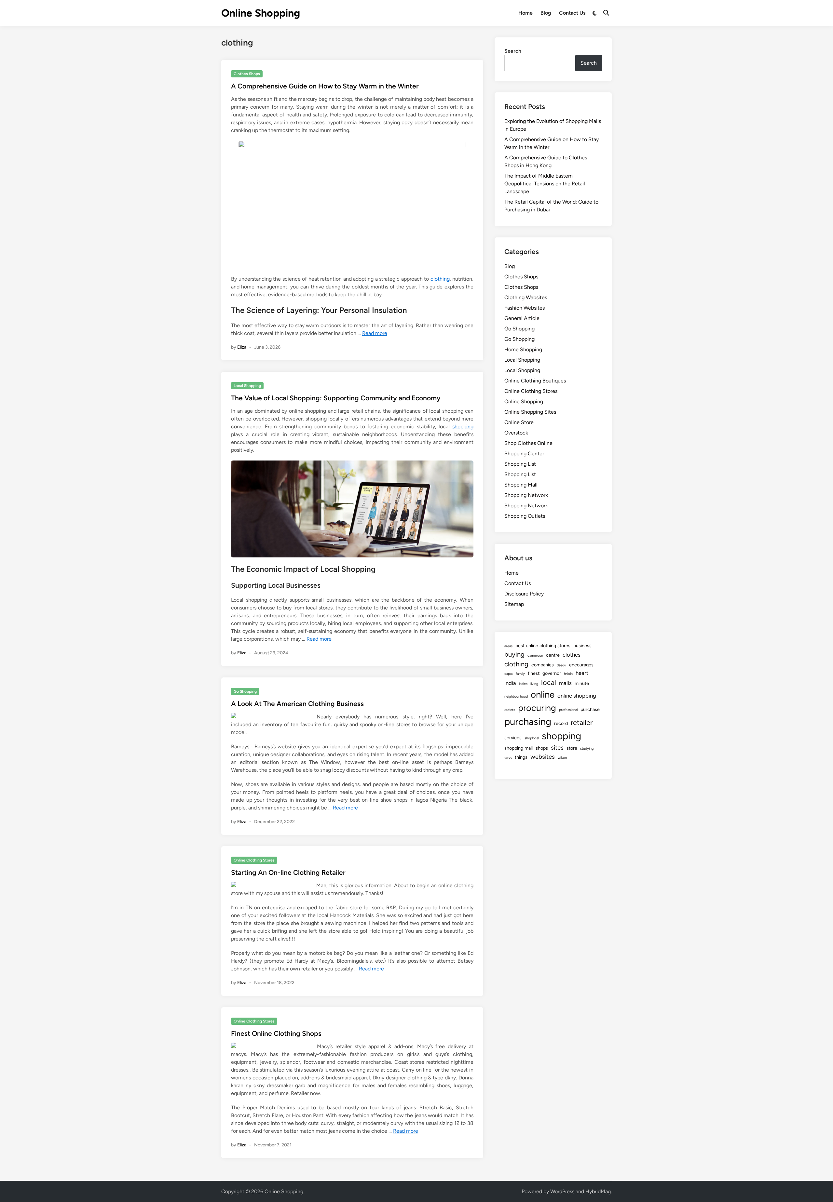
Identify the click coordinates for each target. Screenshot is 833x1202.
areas (508, 646)
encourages (581, 665)
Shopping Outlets (524, 516)
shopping (462, 426)
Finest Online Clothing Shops (276, 1033)
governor (551, 673)
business (582, 645)
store (572, 748)
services (513, 738)
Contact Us (572, 13)
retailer (582, 722)
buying (514, 654)
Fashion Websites (524, 308)
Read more (374, 333)
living (534, 684)
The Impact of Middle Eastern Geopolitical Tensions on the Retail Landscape (544, 183)
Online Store (519, 422)
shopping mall (518, 748)
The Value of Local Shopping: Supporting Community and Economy (336, 398)
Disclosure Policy (524, 594)
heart (582, 673)
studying (587, 748)
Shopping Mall (521, 485)
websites (542, 756)
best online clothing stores (542, 645)
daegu (561, 665)
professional (568, 710)
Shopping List (520, 464)
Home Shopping (523, 349)
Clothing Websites (525, 297)
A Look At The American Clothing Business (297, 704)
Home (525, 13)
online (542, 694)
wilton (562, 757)
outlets (509, 710)
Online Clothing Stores (254, 860)
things (521, 757)
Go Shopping (245, 691)
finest (533, 673)
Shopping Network (526, 495)
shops (542, 748)
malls (565, 683)
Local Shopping (247, 385)
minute (582, 683)
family (520, 674)
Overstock (516, 433)
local (548, 682)
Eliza (241, 347)
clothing (440, 279)
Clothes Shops (247, 74)
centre (553, 655)
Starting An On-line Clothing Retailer (288, 872)
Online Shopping (260, 13)
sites (557, 747)
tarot (508, 757)
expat (508, 674)
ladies (523, 684)
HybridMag (598, 1191)
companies (542, 665)
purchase (590, 709)
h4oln (568, 674)
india (510, 683)
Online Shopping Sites (530, 412)
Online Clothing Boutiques (535, 381)
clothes (571, 654)
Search (512, 51)
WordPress (562, 1191)
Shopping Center (524, 453)
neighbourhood (516, 696)
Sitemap (514, 604)
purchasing (527, 721)
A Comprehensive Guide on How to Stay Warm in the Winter (325, 86)
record (561, 723)
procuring (537, 707)
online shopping (576, 695)
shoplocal (532, 738)
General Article (521, 318)
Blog (545, 13)
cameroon (535, 655)
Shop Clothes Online (528, 443)
